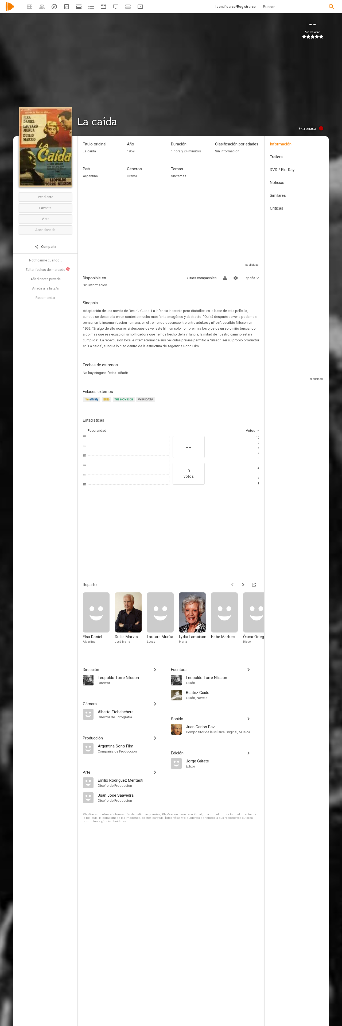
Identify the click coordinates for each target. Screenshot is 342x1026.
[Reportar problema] (225, 278)
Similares (278, 195)
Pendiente (45, 197)
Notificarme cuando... (45, 260)
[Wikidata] (146, 402)
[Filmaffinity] (92, 402)
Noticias (277, 182)
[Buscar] (332, 7)
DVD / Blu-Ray (282, 169)
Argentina (90, 176)
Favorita (45, 208)
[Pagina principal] (9, 10)
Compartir (48, 247)
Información (281, 144)
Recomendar (45, 298)
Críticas (276, 208)
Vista (45, 219)
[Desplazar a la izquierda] (232, 584)
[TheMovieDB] (124, 402)
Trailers (276, 157)
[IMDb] (107, 402)
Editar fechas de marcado (47, 269)
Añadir (123, 373)
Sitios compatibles (201, 278)
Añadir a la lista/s (45, 288)
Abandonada (45, 230)
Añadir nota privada (45, 279)
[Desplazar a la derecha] (243, 584)
